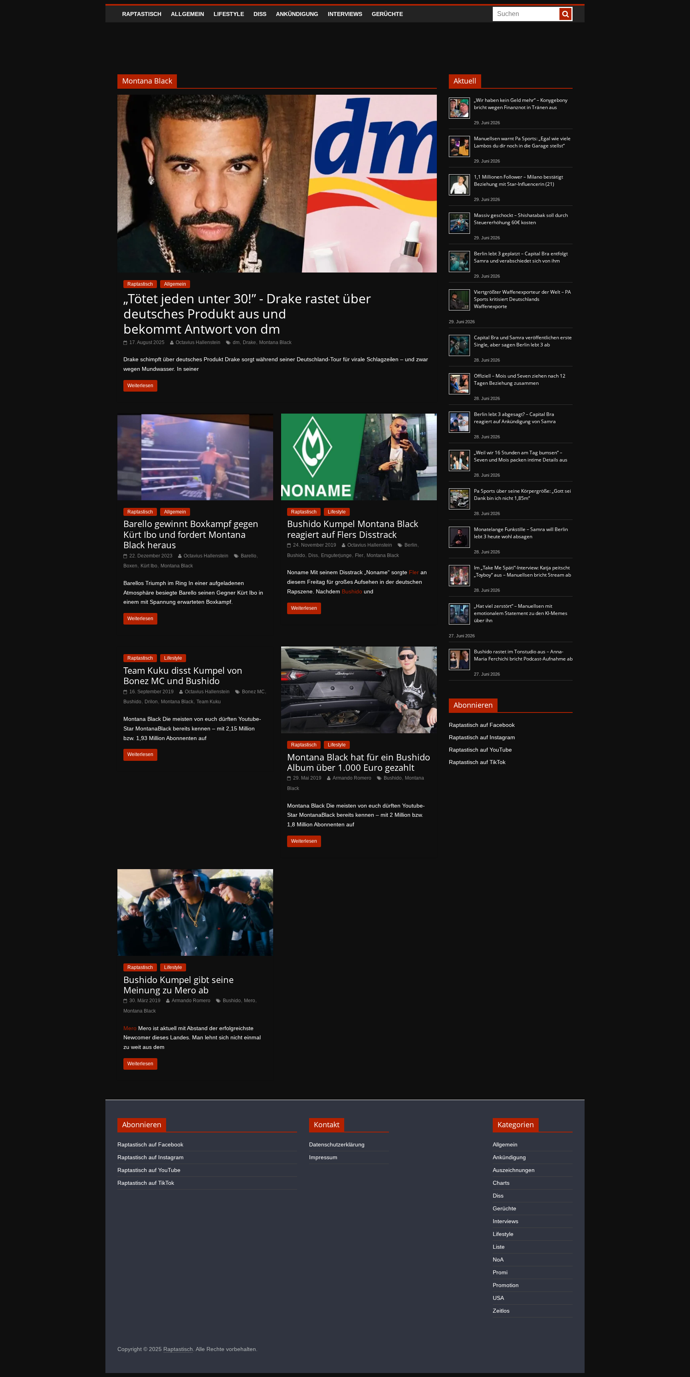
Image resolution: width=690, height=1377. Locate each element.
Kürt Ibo (149, 566)
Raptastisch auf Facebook (482, 725)
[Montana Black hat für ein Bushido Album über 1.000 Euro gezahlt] (359, 651)
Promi (500, 1272)
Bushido (296, 555)
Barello (248, 556)
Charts (501, 1183)
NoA (498, 1259)
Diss (260, 14)
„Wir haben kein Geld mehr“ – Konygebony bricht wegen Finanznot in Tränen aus (520, 104)
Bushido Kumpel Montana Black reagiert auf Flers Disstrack (352, 528)
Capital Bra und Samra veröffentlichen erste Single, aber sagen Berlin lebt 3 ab (523, 341)
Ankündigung (297, 14)
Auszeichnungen (514, 1170)
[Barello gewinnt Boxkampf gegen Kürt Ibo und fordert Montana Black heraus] (195, 418)
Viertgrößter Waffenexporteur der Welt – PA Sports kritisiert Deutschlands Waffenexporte (522, 299)
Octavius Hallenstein (198, 342)
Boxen (130, 566)
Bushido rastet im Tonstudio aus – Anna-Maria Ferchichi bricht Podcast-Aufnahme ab (523, 655)
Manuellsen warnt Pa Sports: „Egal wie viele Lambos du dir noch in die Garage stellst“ (522, 142)
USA (498, 1298)
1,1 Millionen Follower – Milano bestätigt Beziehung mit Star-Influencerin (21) (518, 180)
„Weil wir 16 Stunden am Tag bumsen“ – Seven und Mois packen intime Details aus (520, 456)
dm (236, 342)
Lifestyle (229, 14)
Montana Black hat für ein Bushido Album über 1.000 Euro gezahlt (358, 762)
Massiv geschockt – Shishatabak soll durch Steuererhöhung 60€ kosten (521, 219)
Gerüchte (387, 14)
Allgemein (187, 14)
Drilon (151, 701)
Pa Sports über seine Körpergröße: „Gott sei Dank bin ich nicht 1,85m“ (522, 494)
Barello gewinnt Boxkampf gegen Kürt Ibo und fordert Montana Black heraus (190, 534)
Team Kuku (208, 701)
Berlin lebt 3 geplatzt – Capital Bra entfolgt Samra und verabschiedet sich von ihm (521, 257)
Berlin (410, 545)
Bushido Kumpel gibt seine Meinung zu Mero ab (178, 984)
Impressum (323, 1157)
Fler (359, 555)
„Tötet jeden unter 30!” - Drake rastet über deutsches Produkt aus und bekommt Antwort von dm (247, 314)
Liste (499, 1247)
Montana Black (275, 342)
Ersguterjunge (336, 555)
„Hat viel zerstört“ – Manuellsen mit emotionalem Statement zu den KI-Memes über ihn (520, 613)
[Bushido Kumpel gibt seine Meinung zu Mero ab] (195, 874)
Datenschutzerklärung (337, 1144)
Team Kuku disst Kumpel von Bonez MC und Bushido (182, 675)
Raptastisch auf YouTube (480, 749)
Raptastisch (141, 14)
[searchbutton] (565, 14)
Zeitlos (501, 1310)
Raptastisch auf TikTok (477, 762)
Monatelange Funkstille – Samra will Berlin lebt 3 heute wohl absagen (521, 533)
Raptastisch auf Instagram (482, 737)
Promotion (506, 1285)
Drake (249, 342)
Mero (249, 1000)
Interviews (345, 14)
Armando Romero (352, 778)
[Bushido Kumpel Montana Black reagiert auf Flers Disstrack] (359, 418)
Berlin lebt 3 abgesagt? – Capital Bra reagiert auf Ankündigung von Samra (515, 418)
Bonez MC (253, 691)
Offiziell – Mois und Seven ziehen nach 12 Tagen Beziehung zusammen (519, 379)
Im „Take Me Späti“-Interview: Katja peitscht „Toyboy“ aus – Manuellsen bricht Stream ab (522, 571)
